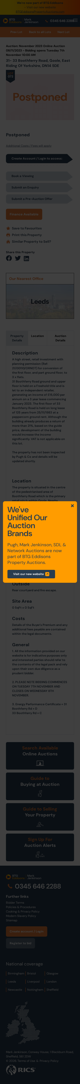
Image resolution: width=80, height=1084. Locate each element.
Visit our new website (28, 574)
